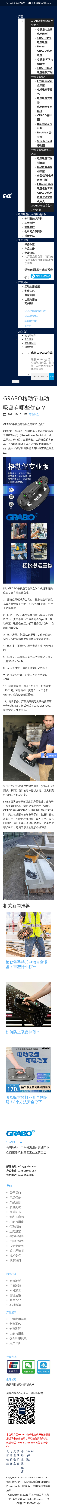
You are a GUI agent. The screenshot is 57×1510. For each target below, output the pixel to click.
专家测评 (15, 1328)
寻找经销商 (17, 1236)
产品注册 (15, 1202)
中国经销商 (17, 1241)
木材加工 (15, 1290)
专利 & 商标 (17, 1216)
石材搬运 (15, 1305)
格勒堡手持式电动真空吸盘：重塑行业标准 (27, 964)
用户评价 (29, 326)
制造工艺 (15, 1323)
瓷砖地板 (15, 1280)
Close (15, 382)
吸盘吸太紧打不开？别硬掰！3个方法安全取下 (27, 1099)
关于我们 (15, 1192)
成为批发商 (17, 1246)
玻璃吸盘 (18, 1457)
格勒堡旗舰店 (22, 1461)
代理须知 (15, 1226)
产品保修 (15, 1197)
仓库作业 (15, 1300)
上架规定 (15, 1231)
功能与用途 (17, 1221)
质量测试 (15, 1207)
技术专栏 (15, 1255)
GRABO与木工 (31, 316)
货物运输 (15, 1295)
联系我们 (15, 1260)
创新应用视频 (18, 1338)
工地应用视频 (18, 1319)
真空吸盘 (14, 1457)
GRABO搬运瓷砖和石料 (35, 310)
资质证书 (15, 1212)
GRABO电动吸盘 (28, 1455)
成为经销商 (17, 1250)
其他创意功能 (31, 321)
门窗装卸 (15, 1285)
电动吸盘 (34, 414)
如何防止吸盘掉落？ (23, 1032)
